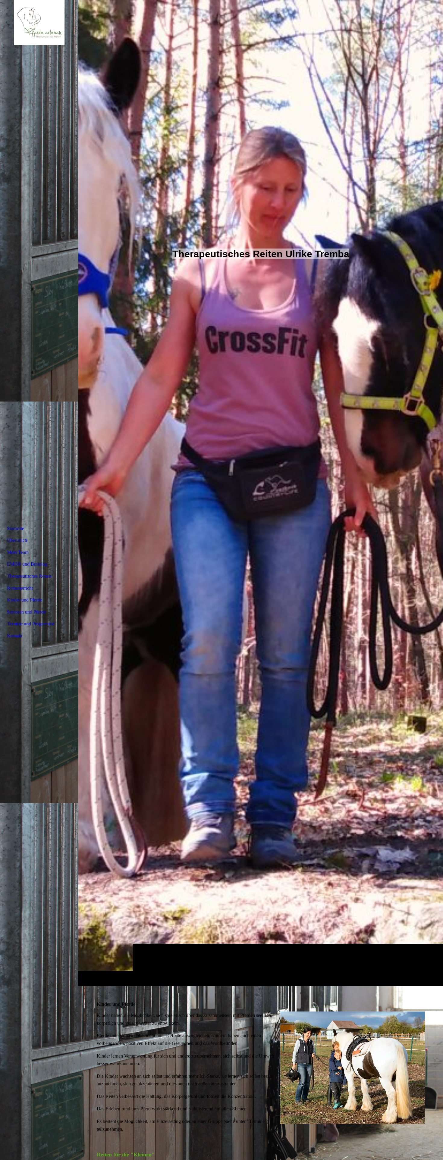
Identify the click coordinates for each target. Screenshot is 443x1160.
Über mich (17, 540)
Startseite (15, 528)
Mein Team (18, 552)
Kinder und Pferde (24, 599)
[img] (260, 493)
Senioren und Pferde (26, 611)
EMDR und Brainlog (27, 564)
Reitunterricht (20, 588)
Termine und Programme (30, 623)
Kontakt (14, 635)
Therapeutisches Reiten (29, 576)
